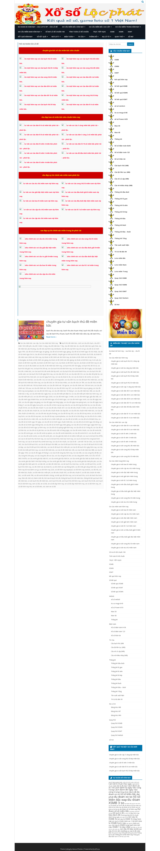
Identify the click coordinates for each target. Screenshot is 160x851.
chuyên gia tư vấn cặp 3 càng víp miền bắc (126, 387)
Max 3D (117, 126)
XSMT (130, 32)
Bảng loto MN (116, 715)
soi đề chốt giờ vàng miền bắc (85, 467)
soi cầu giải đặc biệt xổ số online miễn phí (67, 436)
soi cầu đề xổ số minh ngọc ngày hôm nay (86, 425)
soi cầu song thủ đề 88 (90, 453)
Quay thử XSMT (121, 291)
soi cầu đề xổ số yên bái (35, 430)
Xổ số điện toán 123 (122, 152)
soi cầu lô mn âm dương (125, 830)
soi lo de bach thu (78, 475)
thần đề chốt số (27, 478)
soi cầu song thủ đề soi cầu (44, 456)
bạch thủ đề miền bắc (69, 343)
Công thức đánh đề (128, 792)
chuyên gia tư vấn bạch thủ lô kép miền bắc (124, 771)
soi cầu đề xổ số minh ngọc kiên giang (57, 425)
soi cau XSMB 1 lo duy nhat (124, 826)
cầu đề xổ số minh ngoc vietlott (46, 354)
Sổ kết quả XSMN (121, 93)
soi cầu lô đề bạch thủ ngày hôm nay (83, 447)
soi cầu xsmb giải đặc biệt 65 (38, 458)
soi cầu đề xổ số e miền (93, 416)
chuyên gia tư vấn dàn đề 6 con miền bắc (125, 395)
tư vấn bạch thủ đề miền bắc (38, 481)
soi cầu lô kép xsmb (129, 829)
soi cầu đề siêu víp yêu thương (46, 413)
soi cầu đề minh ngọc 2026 (43, 397)
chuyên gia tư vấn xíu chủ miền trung (124, 502)
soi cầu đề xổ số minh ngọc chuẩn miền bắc (57, 422)
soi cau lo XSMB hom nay (125, 822)
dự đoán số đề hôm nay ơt (89, 363)
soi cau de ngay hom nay (46, 377)
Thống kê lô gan (121, 199)
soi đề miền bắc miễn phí (41, 472)
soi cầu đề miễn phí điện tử (61, 394)
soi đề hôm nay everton (81, 470)
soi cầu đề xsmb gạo (25, 433)
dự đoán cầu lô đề (86, 354)
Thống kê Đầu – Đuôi (123, 232)
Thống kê (93, 37)
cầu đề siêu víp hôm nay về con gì (73, 349)
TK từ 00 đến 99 (121, 252)
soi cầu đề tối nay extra (82, 413)
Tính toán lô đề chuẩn (79, 32)
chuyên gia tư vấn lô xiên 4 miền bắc (124, 442)
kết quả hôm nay (25, 37)
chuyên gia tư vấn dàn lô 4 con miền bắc (125, 418)
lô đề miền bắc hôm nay (53, 366)
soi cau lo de (124, 817)
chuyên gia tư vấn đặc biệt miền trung (124, 472)
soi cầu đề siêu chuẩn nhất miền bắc (81, 411)
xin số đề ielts (37, 486)
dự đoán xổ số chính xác (130, 807)
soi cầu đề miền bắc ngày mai (40, 394)
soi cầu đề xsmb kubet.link (62, 433)
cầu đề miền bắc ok (71, 346)
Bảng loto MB (116, 707)
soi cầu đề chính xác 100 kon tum (81, 385)
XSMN (121, 32)
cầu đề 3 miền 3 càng (39, 346)
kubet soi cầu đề (38, 366)
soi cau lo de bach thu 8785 (92, 436)
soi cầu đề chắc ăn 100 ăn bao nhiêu (54, 382)
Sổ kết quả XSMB (121, 86)
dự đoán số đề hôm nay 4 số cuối (86, 360)
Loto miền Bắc (120, 258)
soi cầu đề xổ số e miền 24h (28, 419)
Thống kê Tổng (121, 238)
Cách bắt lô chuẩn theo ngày (120, 784)
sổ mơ (130, 37)
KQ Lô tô (105, 37)
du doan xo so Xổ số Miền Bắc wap (124, 798)
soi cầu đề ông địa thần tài (80, 405)
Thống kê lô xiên (121, 205)
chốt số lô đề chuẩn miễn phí (131, 782)
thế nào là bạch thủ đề (52, 478)
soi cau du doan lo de (63, 377)
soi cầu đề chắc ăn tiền (93, 382)
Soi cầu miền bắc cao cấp (99, 27)
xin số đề (44, 484)
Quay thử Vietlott (121, 298)
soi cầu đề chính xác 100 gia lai (58, 385)
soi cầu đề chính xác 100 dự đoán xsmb (32, 385)
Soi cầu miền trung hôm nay (127, 27)
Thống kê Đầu (120, 218)
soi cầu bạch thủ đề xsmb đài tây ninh (45, 371)
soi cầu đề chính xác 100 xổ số (42, 388)
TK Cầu (81, 37)
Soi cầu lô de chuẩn (59, 442)
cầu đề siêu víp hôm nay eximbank (48, 349)
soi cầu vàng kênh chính (80, 456)
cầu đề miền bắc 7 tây (56, 346)
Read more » (51, 337)
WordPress (96, 849)
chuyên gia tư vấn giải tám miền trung (124, 476)
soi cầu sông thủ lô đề (63, 456)
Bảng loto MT (116, 711)
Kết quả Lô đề (118, 813)
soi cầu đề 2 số (39, 380)
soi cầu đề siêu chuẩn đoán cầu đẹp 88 (54, 411)
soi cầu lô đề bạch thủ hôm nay (69, 444)
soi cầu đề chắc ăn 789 (76, 382)
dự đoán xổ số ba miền (132, 805)
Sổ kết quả (41, 37)
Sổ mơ (117, 305)
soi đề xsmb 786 (27, 475)
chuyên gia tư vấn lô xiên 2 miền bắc (124, 434)
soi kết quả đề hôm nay (63, 475)
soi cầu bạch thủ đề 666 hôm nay (60, 368)
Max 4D (117, 132)
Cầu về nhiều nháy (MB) (123, 185)
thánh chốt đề (38, 478)
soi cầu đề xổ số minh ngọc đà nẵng (86, 422)
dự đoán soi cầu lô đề (117, 805)
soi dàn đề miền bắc (53, 464)
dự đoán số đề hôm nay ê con (47, 363)
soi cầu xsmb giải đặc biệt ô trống (59, 461)
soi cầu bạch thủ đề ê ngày (82, 368)
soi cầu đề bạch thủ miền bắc (86, 380)
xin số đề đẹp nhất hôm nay (74, 484)
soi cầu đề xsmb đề (94, 430)
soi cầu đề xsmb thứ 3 (80, 433)
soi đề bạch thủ (90, 464)
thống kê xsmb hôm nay (124, 834)
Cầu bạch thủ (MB (117, 643)
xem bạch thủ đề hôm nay (71, 481)
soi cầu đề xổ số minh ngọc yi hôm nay (32, 427)
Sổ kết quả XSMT (121, 99)
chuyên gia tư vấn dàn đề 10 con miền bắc (126, 403)
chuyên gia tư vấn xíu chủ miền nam (123, 548)
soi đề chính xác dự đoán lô (42, 467)
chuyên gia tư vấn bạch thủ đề (68, 354)
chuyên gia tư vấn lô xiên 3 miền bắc (124, 438)
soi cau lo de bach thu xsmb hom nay (38, 442)
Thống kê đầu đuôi (122, 192)
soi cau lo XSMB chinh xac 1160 (123, 821)
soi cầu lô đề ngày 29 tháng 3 (39, 453)
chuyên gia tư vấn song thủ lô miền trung (125, 498)
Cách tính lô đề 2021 (120, 786)
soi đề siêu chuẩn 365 (59, 472)
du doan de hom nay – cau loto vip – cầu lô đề (38, 27)
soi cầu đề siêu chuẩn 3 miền (75, 408)
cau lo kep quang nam (115, 782)
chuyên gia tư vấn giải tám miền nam (124, 522)
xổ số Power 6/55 (121, 119)
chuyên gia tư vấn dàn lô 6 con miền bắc (125, 425)
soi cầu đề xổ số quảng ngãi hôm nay (60, 427)
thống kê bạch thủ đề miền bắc (72, 478)
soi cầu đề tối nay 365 (65, 413)
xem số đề (36, 484)
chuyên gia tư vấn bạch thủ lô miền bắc (125, 383)
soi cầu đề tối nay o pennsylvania (53, 416)
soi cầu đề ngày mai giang (31, 402)
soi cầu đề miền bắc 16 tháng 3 (63, 391)
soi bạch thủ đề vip (40, 368)
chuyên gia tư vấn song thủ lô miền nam (125, 544)
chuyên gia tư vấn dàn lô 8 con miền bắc (125, 429)
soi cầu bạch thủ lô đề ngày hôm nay (39, 374)
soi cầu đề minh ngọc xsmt (76, 399)
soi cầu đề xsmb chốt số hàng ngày (56, 430)
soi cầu (133, 827)
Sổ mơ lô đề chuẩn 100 (55, 32)
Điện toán (68, 37)
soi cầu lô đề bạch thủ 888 (48, 444)
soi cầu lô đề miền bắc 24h (64, 450)
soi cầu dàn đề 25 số (60, 374)
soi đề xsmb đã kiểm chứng (44, 475)
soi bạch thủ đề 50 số (89, 366)
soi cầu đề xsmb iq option (43, 433)
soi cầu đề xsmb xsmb (29, 436)
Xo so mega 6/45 (121, 113)
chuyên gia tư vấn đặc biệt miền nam (124, 518)
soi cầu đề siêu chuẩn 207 (55, 408)
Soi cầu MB (77, 453)
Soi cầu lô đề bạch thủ (30, 444)
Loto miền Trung (121, 271)
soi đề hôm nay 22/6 (46, 470)
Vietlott (55, 37)
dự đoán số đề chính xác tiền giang (61, 360)
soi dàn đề (41, 464)
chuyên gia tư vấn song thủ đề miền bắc (125, 446)
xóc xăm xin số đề (49, 486)
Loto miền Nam (120, 265)
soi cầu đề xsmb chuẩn (78, 430)
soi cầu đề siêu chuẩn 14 (36, 408)
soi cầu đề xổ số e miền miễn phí (50, 419)
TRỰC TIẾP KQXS (99, 32)
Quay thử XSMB (121, 278)
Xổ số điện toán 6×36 (118, 627)
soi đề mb (94, 470)
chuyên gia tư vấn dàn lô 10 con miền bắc (125, 414)
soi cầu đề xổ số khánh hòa (88, 419)
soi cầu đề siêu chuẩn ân (30, 411)
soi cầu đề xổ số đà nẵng (75, 416)
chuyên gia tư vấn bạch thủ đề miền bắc (71, 323)
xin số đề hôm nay (91, 484)
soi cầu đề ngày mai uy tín (34, 405)
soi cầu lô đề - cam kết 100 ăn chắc (79, 442)
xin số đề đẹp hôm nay (56, 484)
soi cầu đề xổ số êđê (70, 419)
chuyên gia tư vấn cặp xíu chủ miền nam (125, 514)
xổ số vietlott (120, 106)
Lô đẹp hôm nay (134, 813)
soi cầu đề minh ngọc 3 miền (63, 397)
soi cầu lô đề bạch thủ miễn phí (58, 447)
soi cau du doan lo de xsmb (81, 377)
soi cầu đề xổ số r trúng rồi (83, 427)
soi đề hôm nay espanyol (64, 470)
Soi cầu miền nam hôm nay (29, 32)
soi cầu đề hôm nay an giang (82, 388)
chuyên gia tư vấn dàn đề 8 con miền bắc (125, 399)
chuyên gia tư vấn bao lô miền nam (123, 510)
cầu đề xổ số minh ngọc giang (60, 352)
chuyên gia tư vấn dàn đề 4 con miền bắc (125, 391)
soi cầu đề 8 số (70, 380)
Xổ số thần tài (120, 159)
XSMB (112, 32)
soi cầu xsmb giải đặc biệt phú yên (84, 461)
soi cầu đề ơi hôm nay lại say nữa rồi (57, 405)
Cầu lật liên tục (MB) (122, 172)
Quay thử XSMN (121, 285)
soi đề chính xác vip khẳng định (63, 467)
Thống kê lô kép (121, 212)
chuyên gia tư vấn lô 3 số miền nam (123, 526)
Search (130, 44)
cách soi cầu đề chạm (85, 343)
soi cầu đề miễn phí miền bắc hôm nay (85, 394)
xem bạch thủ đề (55, 481)
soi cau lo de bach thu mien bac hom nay (58, 439)
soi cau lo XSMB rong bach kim (124, 825)
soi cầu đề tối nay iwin (33, 416)
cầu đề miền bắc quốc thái (88, 346)
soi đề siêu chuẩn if (74, 472)
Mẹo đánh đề (114, 815)
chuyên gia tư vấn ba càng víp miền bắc (125, 368)
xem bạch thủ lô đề (88, 481)
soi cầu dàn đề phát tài (91, 374)
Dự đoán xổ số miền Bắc (124, 810)
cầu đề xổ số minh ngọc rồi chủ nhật (84, 352)
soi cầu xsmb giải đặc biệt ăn (59, 458)
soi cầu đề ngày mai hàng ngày (52, 402)
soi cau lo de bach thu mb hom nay (30, 439)
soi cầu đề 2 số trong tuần (54, 380)
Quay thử (119, 37)
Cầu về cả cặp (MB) (122, 179)
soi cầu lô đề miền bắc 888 (84, 450)
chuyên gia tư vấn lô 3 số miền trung (124, 480)
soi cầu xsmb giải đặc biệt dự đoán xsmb (84, 458)
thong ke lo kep (116, 833)
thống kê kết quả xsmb (129, 833)
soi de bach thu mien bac (70, 464)
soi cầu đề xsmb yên (45, 436)
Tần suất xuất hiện (122, 245)
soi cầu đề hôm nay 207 (62, 388)
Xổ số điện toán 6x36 (123, 146)
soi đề (82, 464)
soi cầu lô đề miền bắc (47, 450)
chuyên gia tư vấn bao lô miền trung (123, 464)
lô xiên (126, 813)
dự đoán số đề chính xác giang (37, 360)
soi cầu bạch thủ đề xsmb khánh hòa (73, 371)
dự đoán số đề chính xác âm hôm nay (55, 357)
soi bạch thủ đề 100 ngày (72, 366)
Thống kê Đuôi (120, 225)
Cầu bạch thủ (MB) (122, 165)
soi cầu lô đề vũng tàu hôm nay (61, 453)
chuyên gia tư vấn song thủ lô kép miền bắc (124, 759)
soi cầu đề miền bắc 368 (83, 391)
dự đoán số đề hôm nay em (69, 363)
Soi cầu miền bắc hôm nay (73, 27)
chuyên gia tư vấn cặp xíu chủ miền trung (125, 468)
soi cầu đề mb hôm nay (42, 391)
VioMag (67, 849)
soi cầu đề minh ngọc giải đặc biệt (86, 397)
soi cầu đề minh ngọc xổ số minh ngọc (53, 399)
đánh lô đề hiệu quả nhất (122, 836)
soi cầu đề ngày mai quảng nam (75, 402)
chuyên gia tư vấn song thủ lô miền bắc (125, 456)
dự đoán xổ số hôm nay (128, 809)
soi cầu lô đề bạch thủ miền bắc (35, 447)
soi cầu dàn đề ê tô (76, 374)
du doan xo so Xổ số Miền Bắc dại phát (124, 794)
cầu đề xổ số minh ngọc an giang (37, 352)
